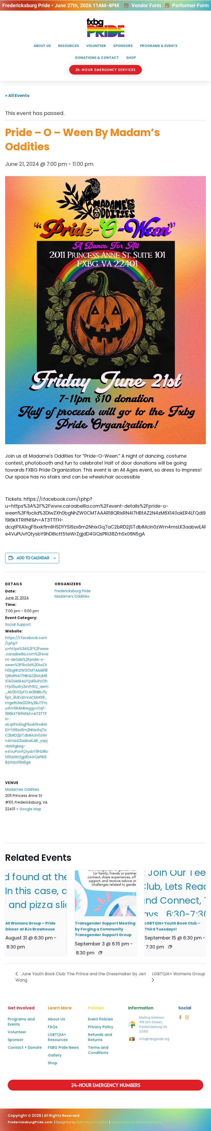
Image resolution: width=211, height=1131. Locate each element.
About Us (42, 45)
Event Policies (100, 1019)
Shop (131, 57)
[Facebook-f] (180, 1017)
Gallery (54, 1055)
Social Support (18, 624)
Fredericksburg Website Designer (137, 1122)
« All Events (17, 95)
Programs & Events (159, 45)
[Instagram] (187, 1017)
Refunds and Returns (100, 1037)
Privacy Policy (100, 1026)
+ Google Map (28, 809)
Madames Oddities (22, 789)
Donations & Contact (97, 57)
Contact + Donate (25, 1047)
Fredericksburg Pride (73, 590)
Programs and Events (21, 1022)
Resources (68, 45)
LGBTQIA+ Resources (58, 1037)
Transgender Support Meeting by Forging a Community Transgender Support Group (105, 929)
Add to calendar (33, 557)
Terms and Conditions (98, 1050)
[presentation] (35, 893)
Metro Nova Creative (92, 1122)
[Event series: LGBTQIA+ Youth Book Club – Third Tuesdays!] (170, 946)
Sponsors (123, 45)
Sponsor (15, 1039)
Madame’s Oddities (72, 596)
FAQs (52, 1026)
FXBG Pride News (63, 1047)
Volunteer (96, 45)
